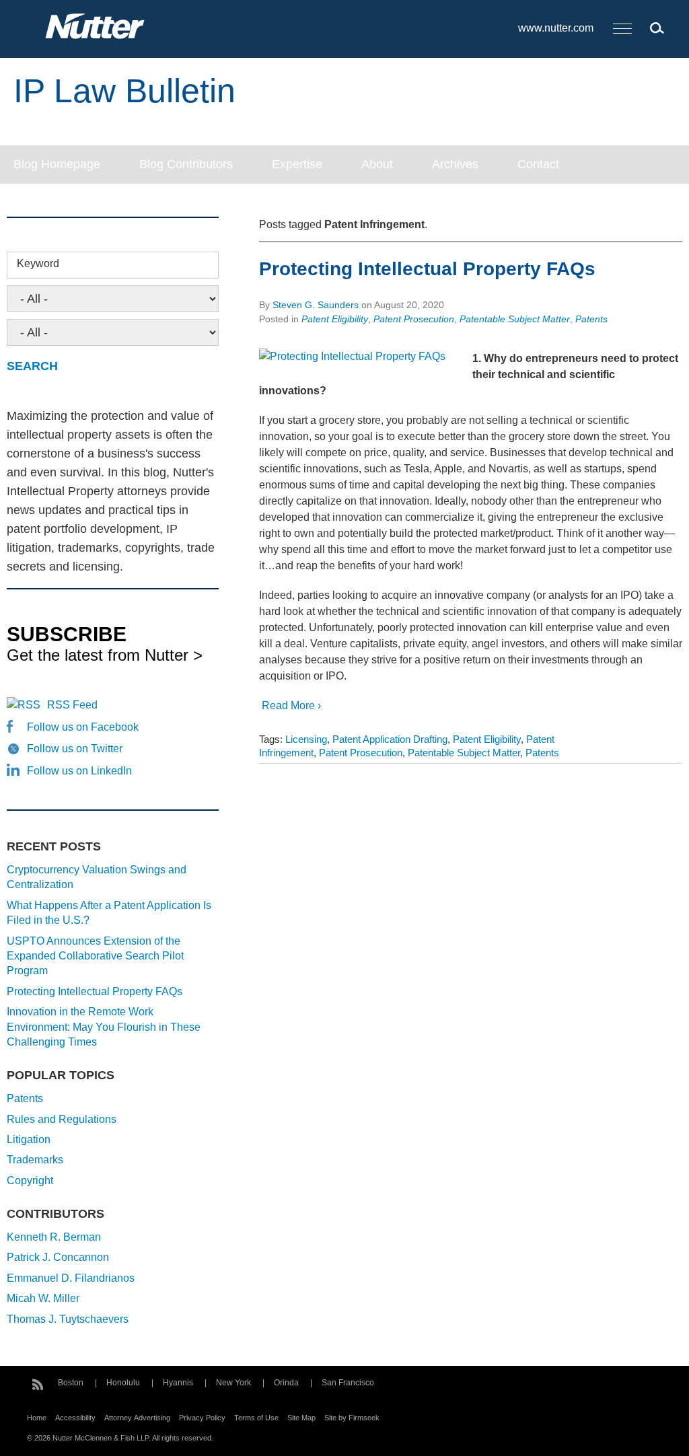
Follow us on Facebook (83, 727)
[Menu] (622, 29)
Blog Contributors (186, 164)
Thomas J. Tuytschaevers (68, 1319)
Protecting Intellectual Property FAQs (427, 268)
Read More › (290, 705)
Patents (591, 319)
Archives (455, 164)
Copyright (30, 1180)
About (377, 164)
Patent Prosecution (413, 319)
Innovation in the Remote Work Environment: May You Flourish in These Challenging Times (104, 1027)
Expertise (297, 164)
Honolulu (123, 1382)
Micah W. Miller (43, 1298)
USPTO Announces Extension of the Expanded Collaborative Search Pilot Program (95, 956)
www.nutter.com (555, 28)
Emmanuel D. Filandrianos (71, 1278)
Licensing (306, 739)
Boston (70, 1382)
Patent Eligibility (334, 319)
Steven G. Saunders (316, 304)
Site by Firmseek (351, 1418)
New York (233, 1382)
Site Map (301, 1418)
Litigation (28, 1139)
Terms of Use (256, 1418)
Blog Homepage (56, 164)
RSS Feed (72, 705)
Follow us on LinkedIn (79, 770)
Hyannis (178, 1382)
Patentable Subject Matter (515, 319)
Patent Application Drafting (389, 739)
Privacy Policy (202, 1418)
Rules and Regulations (61, 1119)
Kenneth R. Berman (54, 1237)
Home (36, 1418)
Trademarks (35, 1159)
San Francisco (348, 1382)
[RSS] (37, 1383)
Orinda (286, 1382)
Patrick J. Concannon (58, 1257)
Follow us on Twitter (74, 748)
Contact (538, 164)
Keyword (38, 263)
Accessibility (75, 1418)
